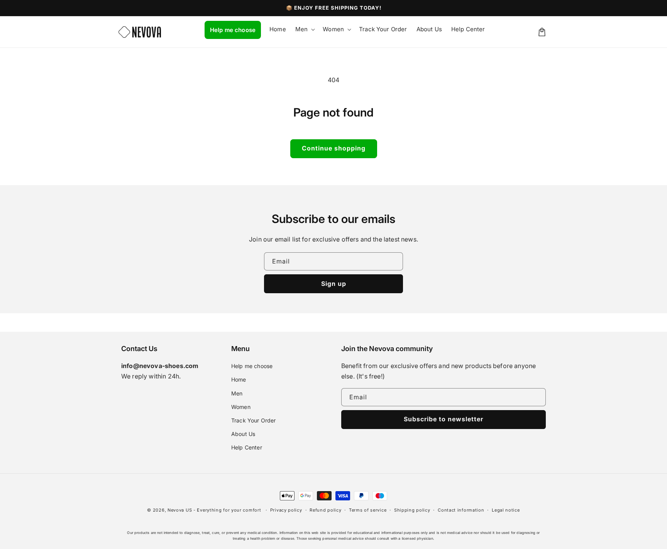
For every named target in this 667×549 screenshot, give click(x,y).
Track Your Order (253, 420)
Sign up (333, 283)
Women (241, 407)
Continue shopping (334, 148)
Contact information (461, 510)
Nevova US (180, 510)
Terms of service (367, 510)
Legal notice (506, 510)
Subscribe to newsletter (443, 419)
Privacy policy (286, 510)
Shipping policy (412, 510)
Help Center (246, 447)
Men (236, 393)
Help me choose (252, 366)
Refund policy (325, 510)
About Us (243, 434)
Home (238, 379)
